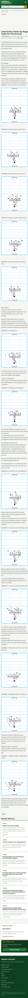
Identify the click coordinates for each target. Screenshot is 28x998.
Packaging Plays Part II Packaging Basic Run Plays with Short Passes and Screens (14, 874)
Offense (7, 10)
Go (25, 6)
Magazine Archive (5, 965)
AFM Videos (4, 984)
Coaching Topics (5, 967)
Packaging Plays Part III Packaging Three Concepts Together (12, 857)
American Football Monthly (7, 982)
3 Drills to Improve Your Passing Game (14, 842)
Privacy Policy (4, 977)
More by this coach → (8, 936)
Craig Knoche (5, 849)
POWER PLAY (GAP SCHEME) (10, 826)
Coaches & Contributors (6, 969)
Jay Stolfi (4, 900)
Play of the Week (5, 971)
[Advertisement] (14, 23)
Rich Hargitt (4, 865)
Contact (3, 975)
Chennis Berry (5, 834)
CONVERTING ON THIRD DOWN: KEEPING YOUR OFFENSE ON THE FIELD (14, 908)
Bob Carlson (6, 36)
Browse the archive (14, 949)
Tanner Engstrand (6, 916)
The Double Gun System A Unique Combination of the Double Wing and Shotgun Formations (13, 892)
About (2, 973)
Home (2, 10)
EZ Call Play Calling (5, 987)
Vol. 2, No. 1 (20, 38)
